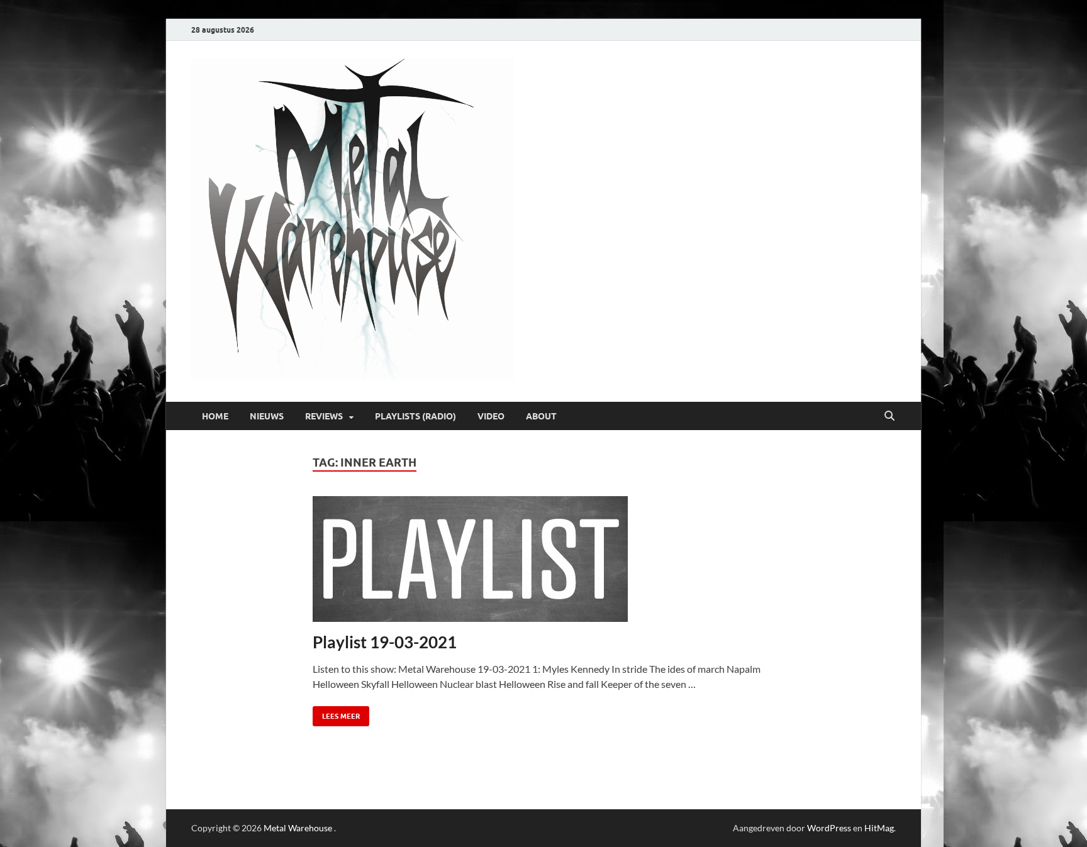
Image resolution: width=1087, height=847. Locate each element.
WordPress (829, 827)
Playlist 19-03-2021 (385, 642)
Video (490, 416)
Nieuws (267, 416)
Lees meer (336, 713)
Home (215, 416)
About (541, 416)
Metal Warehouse (298, 827)
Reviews (324, 416)
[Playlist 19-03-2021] (544, 559)
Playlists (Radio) (415, 416)
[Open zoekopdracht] (889, 416)
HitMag (879, 827)
